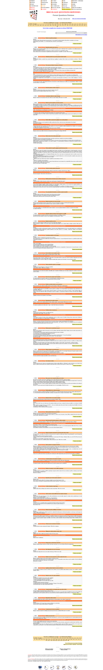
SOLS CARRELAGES (55, 5)
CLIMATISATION (44, 2)
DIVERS (63, 0)
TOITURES (32, 4)
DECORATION (65, 2)
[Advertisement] (57, 372)
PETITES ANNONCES (66, 9)
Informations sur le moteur (81, 34)
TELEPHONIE (74, 2)
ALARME (73, 4)
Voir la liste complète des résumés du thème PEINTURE (57, 28)
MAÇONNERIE (54, 2)
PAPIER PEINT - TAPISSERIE (77, 0)
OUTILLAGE (64, 5)
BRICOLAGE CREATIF (55, 7)
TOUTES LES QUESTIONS (76, 9)
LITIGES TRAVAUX (66, 7)
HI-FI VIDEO (53, 0)
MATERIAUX (64, 4)
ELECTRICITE (44, 0)
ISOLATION (43, 4)
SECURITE (73, 5)
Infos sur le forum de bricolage (79, 18)
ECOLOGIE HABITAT (45, 7)
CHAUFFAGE (32, 2)
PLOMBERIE (32, 0)
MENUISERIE (54, 4)
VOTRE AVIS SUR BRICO (76, 7)
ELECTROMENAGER (34, 5)
